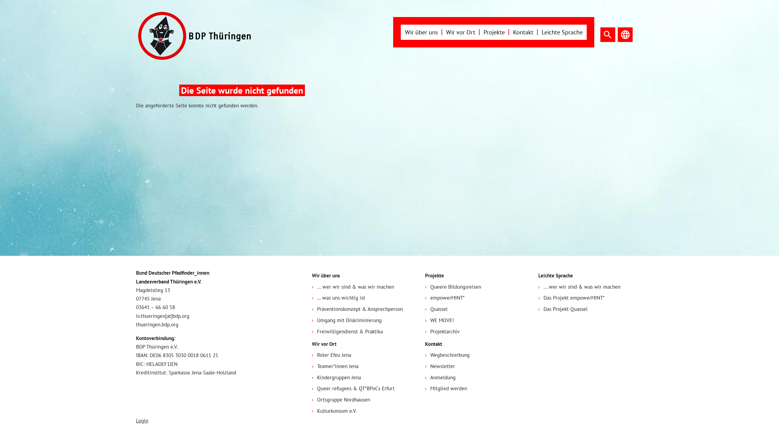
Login (142, 420)
